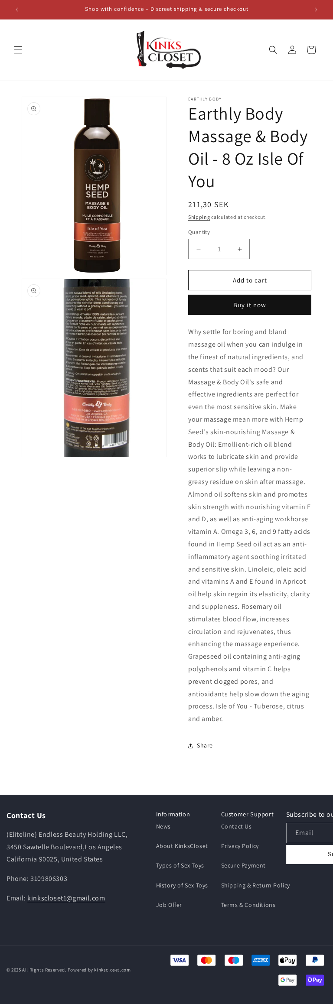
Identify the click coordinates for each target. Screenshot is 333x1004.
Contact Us (236, 826)
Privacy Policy (240, 846)
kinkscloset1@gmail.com (66, 898)
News (163, 826)
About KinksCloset (182, 846)
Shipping (199, 217)
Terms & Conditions (248, 905)
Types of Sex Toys (180, 865)
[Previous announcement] (16, 9)
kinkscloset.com (112, 970)
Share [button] (205, 745)
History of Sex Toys (182, 885)
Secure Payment (243, 865)
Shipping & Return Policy (255, 885)
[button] (18, 49)
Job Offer (169, 905)
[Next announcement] (316, 9)
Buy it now (249, 305)
